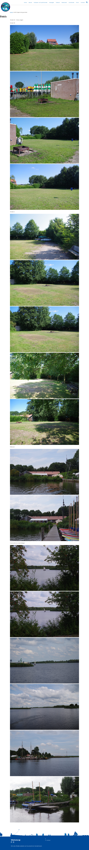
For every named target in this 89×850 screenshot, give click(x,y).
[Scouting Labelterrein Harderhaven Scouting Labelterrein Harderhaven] (5, 7)
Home (11, 12)
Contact (48, 840)
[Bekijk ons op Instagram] (13, 842)
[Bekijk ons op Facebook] (11, 842)
